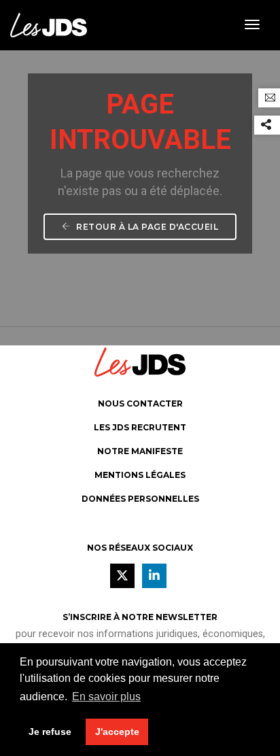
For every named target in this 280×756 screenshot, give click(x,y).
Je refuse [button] (50, 731)
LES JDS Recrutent (140, 427)
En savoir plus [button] (106, 696)
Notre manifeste (140, 451)
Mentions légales (140, 475)
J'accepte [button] (117, 731)
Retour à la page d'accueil (146, 227)
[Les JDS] (48, 24)
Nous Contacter (140, 403)
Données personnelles (140, 499)
